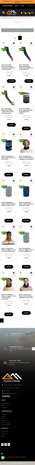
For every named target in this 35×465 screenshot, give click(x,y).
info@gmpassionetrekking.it (10, 393)
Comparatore (4, 407)
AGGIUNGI (11, 81)
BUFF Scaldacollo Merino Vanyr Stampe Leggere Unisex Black (26, 158)
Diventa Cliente (4, 431)
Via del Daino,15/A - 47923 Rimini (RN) (13, 385)
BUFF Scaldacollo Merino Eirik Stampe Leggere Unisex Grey (26, 296)
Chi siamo (3, 414)
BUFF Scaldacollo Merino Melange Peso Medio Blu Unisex (26, 204)
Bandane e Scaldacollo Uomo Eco (24, 18)
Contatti (3, 416)
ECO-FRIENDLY (30, 5)
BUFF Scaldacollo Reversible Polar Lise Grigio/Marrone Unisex (26, 111)
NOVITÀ (16, 5)
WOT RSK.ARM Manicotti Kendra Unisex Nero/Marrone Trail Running (26, 67)
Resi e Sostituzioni (5, 425)
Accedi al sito (4, 433)
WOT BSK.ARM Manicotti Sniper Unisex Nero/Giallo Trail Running (8, 111)
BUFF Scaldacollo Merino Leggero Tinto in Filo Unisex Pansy (9, 250)
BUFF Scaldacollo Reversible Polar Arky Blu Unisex (8, 158)
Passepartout (20, 463)
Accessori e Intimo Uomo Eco (8, 18)
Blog (2, 418)
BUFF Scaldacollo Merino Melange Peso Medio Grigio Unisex (9, 204)
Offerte (2, 405)
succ (32, 38)
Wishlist (3, 436)
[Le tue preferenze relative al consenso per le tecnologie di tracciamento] (33, 348)
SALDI (22, 5)
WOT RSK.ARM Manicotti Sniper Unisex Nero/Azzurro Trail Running (8, 67)
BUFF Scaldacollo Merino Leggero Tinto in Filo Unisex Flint (26, 250)
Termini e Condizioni (6, 422)
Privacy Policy (4, 420)
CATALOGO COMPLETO (7, 5)
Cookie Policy (7, 396)
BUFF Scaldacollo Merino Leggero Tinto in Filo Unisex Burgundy (9, 297)
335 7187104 (7, 390)
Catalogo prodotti (5, 403)
